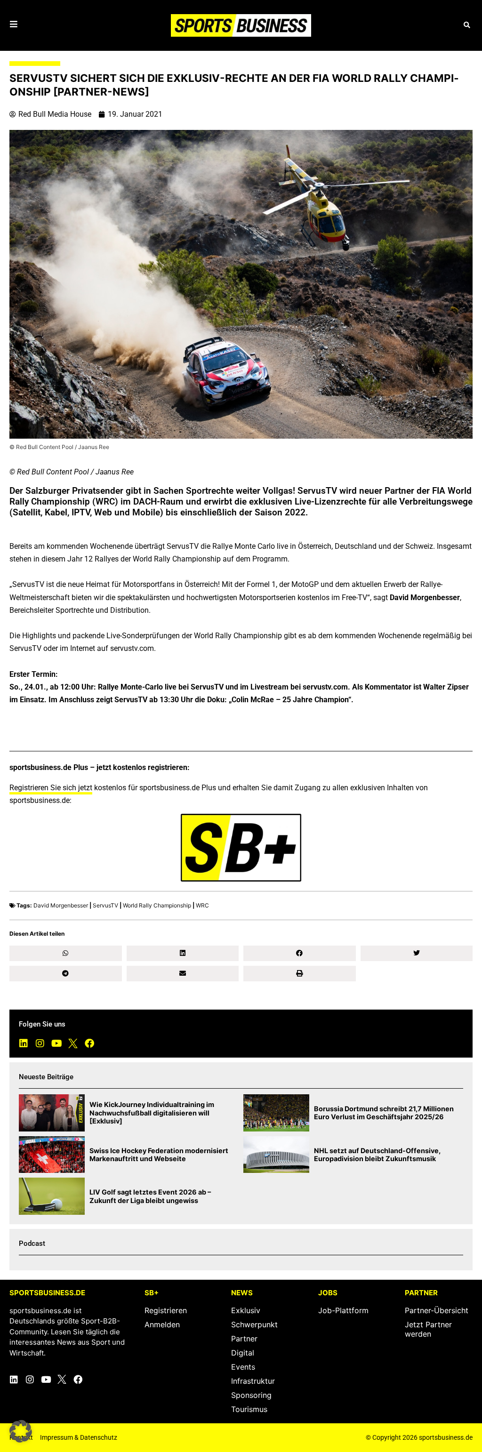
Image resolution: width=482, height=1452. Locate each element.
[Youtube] (56, 1043)
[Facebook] (89, 1043)
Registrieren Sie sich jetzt (50, 787)
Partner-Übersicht (436, 1310)
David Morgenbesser (60, 905)
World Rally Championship (157, 905)
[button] (467, 25)
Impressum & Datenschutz (78, 1437)
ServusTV (105, 905)
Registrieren (166, 1310)
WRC (202, 905)
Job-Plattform (343, 1310)
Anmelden (162, 1324)
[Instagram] (40, 1043)
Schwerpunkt (254, 1324)
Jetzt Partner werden (428, 1329)
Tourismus (249, 1409)
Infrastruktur (253, 1381)
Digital (242, 1352)
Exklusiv (245, 1310)
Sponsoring (251, 1395)
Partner (244, 1338)
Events (243, 1367)
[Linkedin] (23, 1043)
